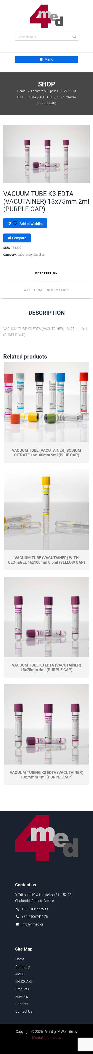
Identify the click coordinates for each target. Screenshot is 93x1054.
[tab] (46, 273)
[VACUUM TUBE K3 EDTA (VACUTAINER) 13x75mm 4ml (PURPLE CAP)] (46, 617)
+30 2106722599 (35, 909)
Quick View (25, 439)
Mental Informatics (46, 1037)
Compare (19, 238)
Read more (67, 439)
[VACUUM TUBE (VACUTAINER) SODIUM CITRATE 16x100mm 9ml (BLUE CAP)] (46, 402)
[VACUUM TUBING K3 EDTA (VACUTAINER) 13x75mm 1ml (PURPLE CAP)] (46, 724)
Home (21, 91)
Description (46, 273)
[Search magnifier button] (74, 36)
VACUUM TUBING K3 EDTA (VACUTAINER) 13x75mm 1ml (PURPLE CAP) (46, 774)
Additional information (46, 290)
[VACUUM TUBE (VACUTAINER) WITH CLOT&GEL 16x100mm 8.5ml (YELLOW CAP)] (46, 509)
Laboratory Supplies (44, 91)
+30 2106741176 (35, 917)
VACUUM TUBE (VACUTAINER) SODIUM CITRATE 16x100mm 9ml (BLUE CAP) (46, 452)
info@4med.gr (32, 924)
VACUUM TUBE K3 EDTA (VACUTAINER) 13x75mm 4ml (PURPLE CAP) (46, 667)
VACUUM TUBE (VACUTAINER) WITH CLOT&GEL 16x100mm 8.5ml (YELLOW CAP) (46, 560)
